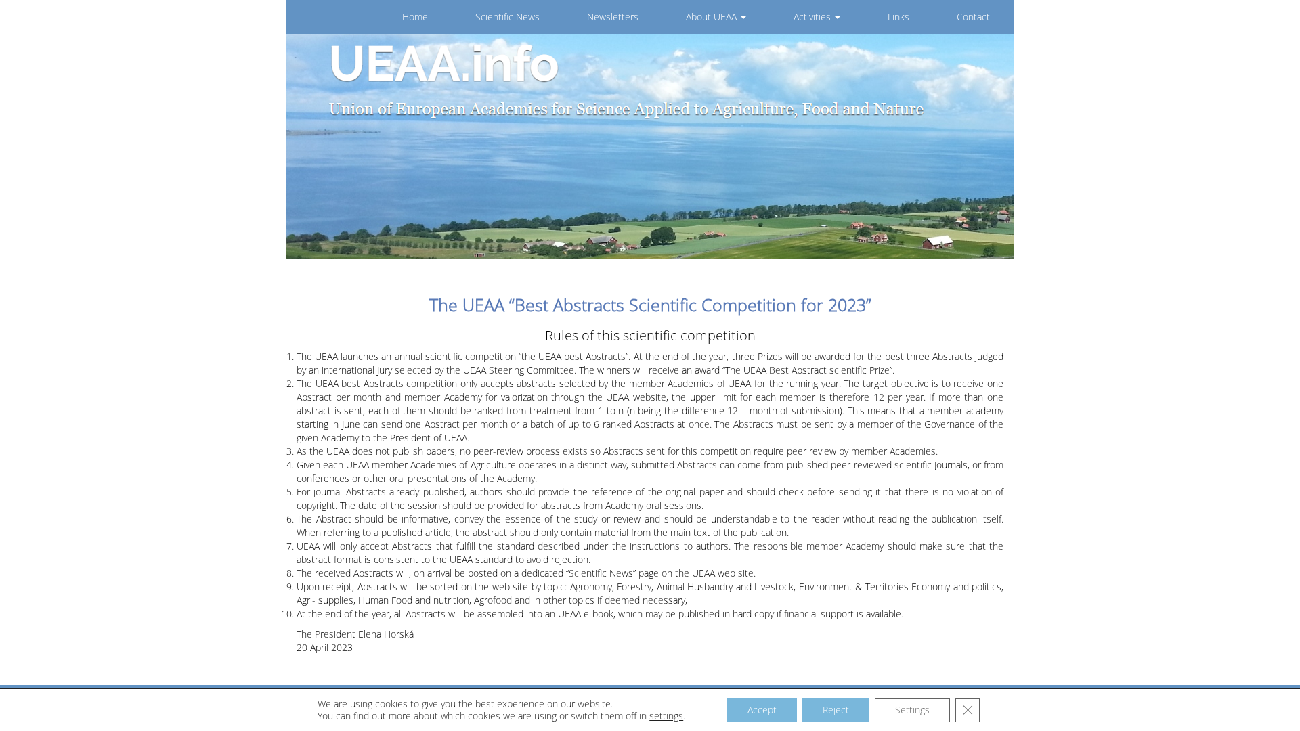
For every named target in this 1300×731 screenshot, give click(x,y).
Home (415, 16)
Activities (813, 16)
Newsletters (612, 16)
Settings (912, 709)
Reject (836, 709)
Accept (762, 709)
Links (898, 16)
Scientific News (507, 16)
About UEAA (712, 16)
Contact (973, 16)
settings (666, 716)
